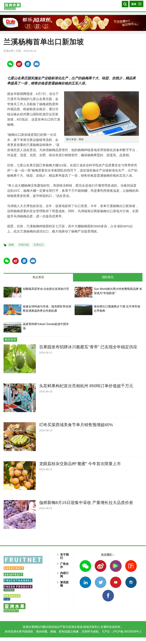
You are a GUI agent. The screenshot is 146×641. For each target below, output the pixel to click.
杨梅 (11, 244)
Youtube (115, 582)
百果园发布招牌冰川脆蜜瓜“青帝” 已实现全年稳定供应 (88, 347)
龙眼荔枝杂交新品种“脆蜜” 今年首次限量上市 (80, 463)
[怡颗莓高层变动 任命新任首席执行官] (12, 292)
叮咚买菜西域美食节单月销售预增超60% (76, 424)
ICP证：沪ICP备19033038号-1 (121, 631)
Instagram (131, 582)
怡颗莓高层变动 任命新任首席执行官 (46, 288)
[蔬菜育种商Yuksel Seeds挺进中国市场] (12, 327)
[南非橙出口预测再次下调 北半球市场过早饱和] (83, 309)
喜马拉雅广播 (131, 566)
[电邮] (36, 64)
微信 (85, 566)
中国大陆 (24, 244)
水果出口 (39, 244)
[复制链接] (28, 64)
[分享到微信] (10, 64)
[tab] (38, 277)
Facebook (108, 595)
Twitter (100, 582)
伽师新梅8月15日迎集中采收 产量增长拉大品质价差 (86, 502)
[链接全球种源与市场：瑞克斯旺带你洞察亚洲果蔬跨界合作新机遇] (12, 309)
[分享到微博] (19, 64)
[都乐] (73, 23)
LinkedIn (85, 582)
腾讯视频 (115, 566)
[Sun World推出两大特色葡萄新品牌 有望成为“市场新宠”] (83, 292)
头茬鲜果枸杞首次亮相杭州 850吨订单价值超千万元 (86, 385)
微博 (100, 566)
